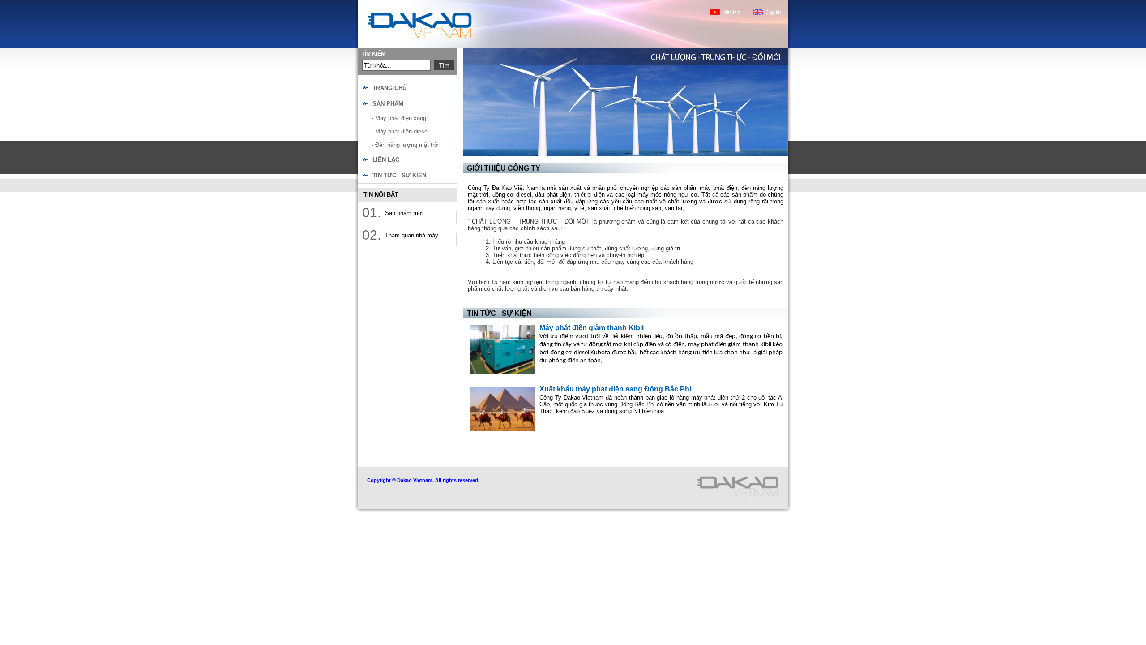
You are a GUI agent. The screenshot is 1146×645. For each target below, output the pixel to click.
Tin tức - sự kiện (399, 175)
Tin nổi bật (380, 194)
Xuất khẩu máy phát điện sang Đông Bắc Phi (615, 389)
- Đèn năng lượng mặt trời (406, 145)
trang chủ (389, 88)
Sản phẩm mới (404, 213)
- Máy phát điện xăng (399, 118)
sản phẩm (387, 103)
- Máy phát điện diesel (400, 131)
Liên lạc (385, 159)
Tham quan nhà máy (411, 235)
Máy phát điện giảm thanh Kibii (591, 327)
